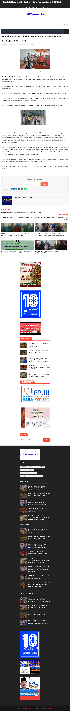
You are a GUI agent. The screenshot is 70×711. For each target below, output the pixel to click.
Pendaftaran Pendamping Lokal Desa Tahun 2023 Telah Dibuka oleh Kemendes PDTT (15, 252)
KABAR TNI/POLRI (26, 467)
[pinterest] (26, 8)
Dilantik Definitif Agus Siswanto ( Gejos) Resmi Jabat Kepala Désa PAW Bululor (50, 252)
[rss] (36, 8)
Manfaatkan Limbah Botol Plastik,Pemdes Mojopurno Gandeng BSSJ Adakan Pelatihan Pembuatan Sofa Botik (50, 235)
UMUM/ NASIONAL (26, 476)
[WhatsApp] (50, 6)
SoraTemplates (27, 708)
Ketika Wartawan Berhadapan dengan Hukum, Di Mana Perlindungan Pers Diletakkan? (38, 359)
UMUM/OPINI (38, 476)
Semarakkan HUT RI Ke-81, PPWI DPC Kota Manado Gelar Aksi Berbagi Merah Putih (38, 577)
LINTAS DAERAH (39, 467)
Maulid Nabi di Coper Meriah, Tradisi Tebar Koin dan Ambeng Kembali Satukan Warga (39, 374)
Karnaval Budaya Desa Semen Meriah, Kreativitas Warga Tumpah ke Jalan (38, 345)
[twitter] (22, 8)
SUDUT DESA (30, 44)
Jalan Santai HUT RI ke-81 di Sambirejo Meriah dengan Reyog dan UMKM (39, 367)
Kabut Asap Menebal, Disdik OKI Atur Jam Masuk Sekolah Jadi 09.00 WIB (37, 2)
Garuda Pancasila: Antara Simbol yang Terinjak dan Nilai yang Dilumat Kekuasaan (39, 584)
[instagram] (43, 8)
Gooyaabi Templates (47, 708)
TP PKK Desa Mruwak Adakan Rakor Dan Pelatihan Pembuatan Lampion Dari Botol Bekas (16, 234)
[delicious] (47, 8)
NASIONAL (24, 470)
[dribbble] (33, 8)
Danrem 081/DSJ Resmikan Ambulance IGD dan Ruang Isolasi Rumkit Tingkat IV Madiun (39, 599)
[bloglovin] (29, 8)
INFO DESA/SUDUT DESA (28, 473)
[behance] (40, 8)
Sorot (31, 470)
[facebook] (19, 8)
